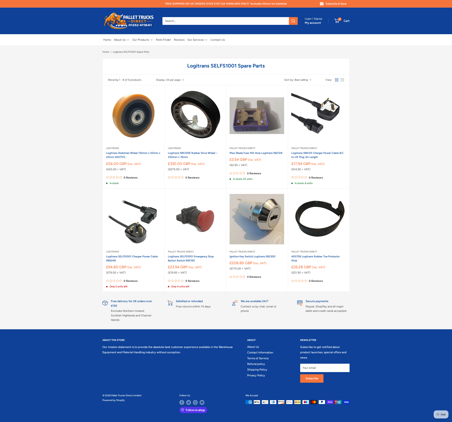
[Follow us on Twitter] (188, 402)
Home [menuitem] (107, 39)
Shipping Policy (257, 369)
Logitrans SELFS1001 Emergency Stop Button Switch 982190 (191, 258)
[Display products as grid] (336, 79)
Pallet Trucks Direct (242, 148)
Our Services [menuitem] (195, 39)
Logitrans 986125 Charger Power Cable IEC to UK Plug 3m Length (317, 155)
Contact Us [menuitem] (217, 39)
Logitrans (112, 148)
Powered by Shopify (113, 400)
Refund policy (256, 364)
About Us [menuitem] (120, 39)
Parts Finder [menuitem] (163, 39)
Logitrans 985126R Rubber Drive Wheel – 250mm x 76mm (192, 155)
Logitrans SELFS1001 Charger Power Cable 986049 (132, 258)
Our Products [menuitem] (140, 39)
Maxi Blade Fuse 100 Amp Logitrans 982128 (256, 153)
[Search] (293, 21)
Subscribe (311, 378)
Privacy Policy (256, 375)
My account (313, 23)
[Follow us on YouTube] (202, 402)
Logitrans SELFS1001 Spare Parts (131, 51)
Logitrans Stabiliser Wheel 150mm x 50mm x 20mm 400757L (133, 155)
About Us (253, 346)
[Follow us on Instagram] (195, 402)
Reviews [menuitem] (179, 39)
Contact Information (260, 352)
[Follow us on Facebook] (181, 402)
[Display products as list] (342, 79)
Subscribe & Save (336, 3)
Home (105, 51)
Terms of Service (258, 358)
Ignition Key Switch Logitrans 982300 (252, 256)
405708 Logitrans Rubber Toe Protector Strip (315, 258)
